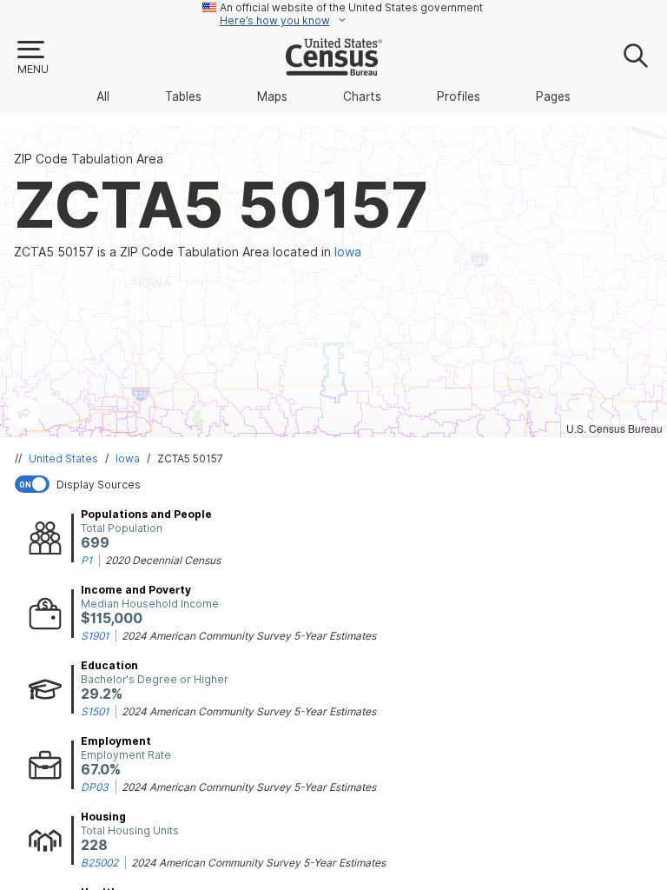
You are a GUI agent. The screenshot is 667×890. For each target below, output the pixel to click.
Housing (103, 816)
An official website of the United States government (351, 7)
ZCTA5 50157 (190, 458)
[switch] (337, 484)
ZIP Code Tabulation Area (88, 159)
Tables (183, 96)
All (102, 96)
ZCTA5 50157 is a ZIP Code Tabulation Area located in (187, 252)
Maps (272, 96)
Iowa (128, 458)
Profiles (458, 96)
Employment (116, 740)
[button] (32, 58)
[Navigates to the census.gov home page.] (334, 69)
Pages (553, 96)
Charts (362, 96)
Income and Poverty (136, 589)
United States (63, 458)
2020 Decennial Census (163, 560)
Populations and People (146, 514)
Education (109, 665)
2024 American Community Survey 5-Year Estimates (249, 635)
